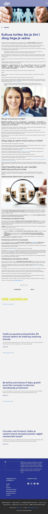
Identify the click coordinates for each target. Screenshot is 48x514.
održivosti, (34, 242)
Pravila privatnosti (10, 493)
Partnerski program (11, 489)
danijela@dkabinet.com (33, 507)
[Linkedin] (35, 484)
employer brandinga (25, 151)
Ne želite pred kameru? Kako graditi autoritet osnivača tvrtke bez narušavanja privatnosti (22, 385)
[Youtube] (38, 484)
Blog (7, 485)
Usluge (8, 484)
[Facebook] (28, 484)
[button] (47, 3)
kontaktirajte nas (18, 280)
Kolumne (8, 487)
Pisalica (30, 510)
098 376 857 (19, 507)
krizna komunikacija (38, 265)
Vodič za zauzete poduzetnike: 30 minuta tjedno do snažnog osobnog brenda (22, 337)
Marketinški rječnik (11, 491)
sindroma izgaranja (17, 81)
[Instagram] (31, 484)
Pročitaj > (5, 346)
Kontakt (8, 495)
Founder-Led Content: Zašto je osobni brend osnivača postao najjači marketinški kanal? (23, 434)
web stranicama (11, 250)
